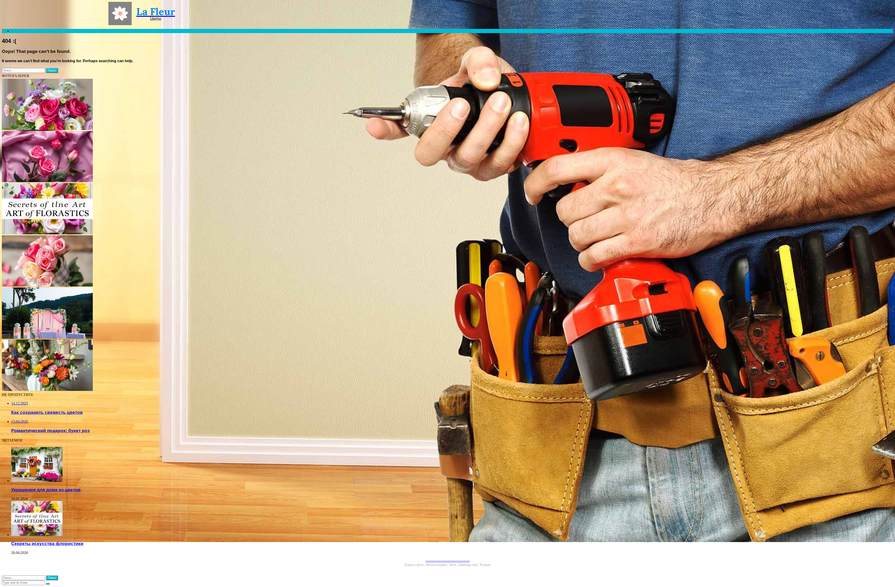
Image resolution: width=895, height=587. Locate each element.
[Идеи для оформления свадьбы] (142, 313)
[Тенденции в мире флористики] (142, 366)
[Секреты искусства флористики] (142, 209)
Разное (485, 565)
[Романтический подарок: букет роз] (142, 261)
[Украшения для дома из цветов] (146, 465)
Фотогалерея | (437, 565)
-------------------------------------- (447, 561)
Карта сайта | (415, 565)
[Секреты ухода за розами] (142, 157)
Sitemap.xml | (469, 565)
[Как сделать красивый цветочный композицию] (142, 105)
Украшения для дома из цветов (46, 489)
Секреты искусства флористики (47, 543)
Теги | (454, 565)
